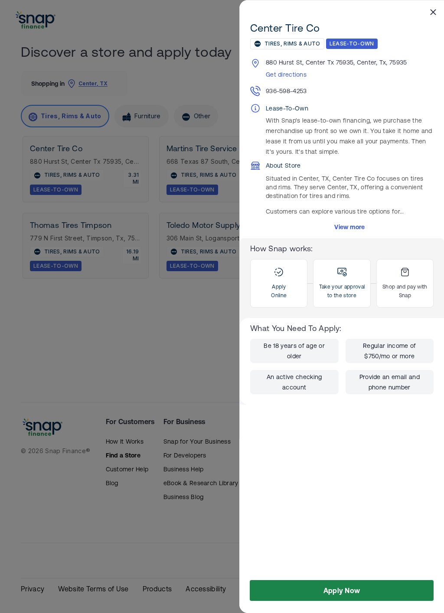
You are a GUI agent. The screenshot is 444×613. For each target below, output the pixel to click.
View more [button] (349, 227)
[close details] (433, 12)
